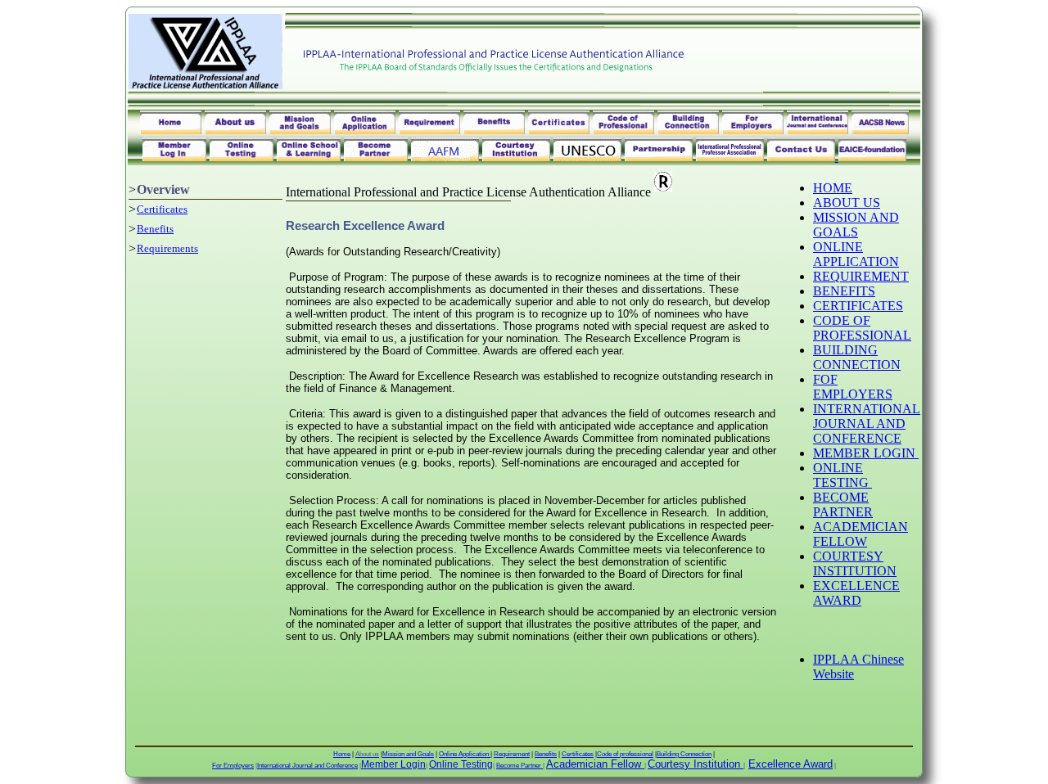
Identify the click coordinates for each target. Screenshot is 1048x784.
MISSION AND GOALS (856, 224)
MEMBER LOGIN (866, 453)
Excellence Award (790, 764)
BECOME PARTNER (843, 504)
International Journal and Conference (307, 765)
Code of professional (625, 754)
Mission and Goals (408, 754)
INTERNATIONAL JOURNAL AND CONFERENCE (866, 423)
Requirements (167, 248)
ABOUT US (846, 203)
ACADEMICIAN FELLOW (860, 534)
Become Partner (519, 765)
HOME (832, 188)
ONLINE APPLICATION (856, 254)
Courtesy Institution (694, 764)
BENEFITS (844, 291)
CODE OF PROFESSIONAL (862, 327)
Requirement (512, 754)
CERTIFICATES (858, 306)
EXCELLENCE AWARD (856, 593)
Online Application (464, 754)
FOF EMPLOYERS (852, 386)
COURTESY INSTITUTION (855, 563)
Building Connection (684, 754)
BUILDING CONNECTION (857, 357)
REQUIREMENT (861, 276)
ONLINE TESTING (842, 475)
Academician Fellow (593, 764)
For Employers (233, 765)
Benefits (155, 229)
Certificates (162, 209)
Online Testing (461, 764)
